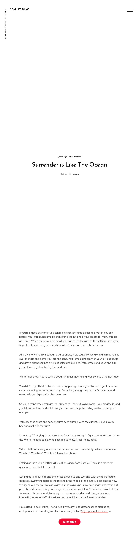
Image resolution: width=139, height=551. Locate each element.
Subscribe (69, 521)
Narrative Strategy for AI (5, 23)
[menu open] (130, 10)
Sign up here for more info (96, 511)
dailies (63, 174)
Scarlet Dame (20, 9)
